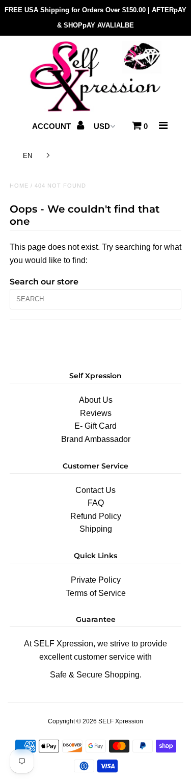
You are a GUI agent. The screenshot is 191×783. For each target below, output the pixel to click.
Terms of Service (96, 593)
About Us (96, 400)
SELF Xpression (120, 721)
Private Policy (96, 580)
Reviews (96, 413)
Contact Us (95, 490)
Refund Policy (95, 516)
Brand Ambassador (95, 439)
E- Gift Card (95, 426)
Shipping (95, 529)
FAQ (96, 503)
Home (19, 185)
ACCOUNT (52, 126)
